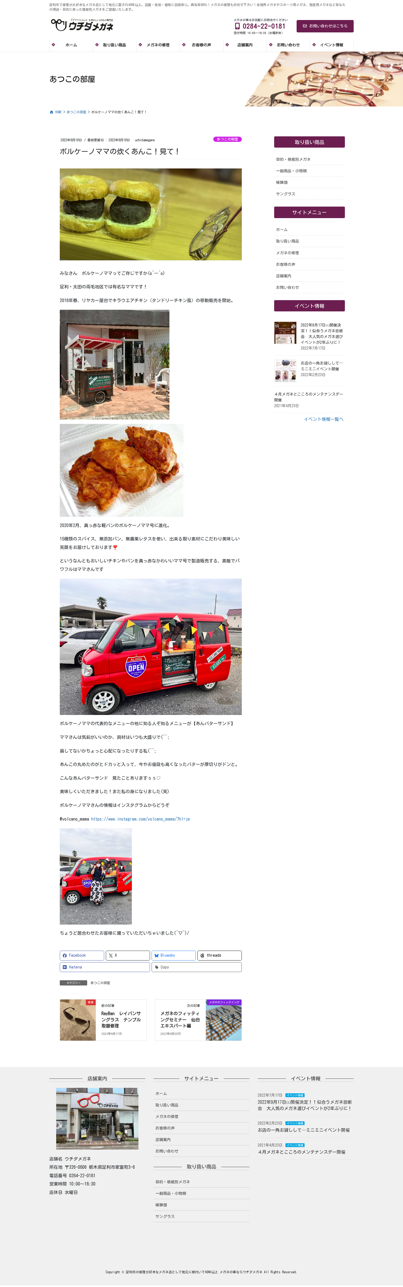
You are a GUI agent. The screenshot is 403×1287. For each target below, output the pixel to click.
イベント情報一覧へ (324, 419)
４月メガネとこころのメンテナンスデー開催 (301, 1152)
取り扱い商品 (287, 241)
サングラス (285, 194)
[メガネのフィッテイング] (224, 1020)
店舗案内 (283, 276)
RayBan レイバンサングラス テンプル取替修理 (121, 1019)
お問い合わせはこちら (328, 26)
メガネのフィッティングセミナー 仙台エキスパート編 (180, 1019)
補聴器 (282, 182)
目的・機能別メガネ (293, 159)
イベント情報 (295, 1095)
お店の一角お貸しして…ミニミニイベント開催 (304, 1130)
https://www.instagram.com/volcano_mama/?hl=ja (140, 819)
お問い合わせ (287, 287)
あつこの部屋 (227, 139)
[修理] (78, 1020)
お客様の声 (285, 264)
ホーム (282, 230)
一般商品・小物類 (291, 171)
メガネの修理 (287, 253)
